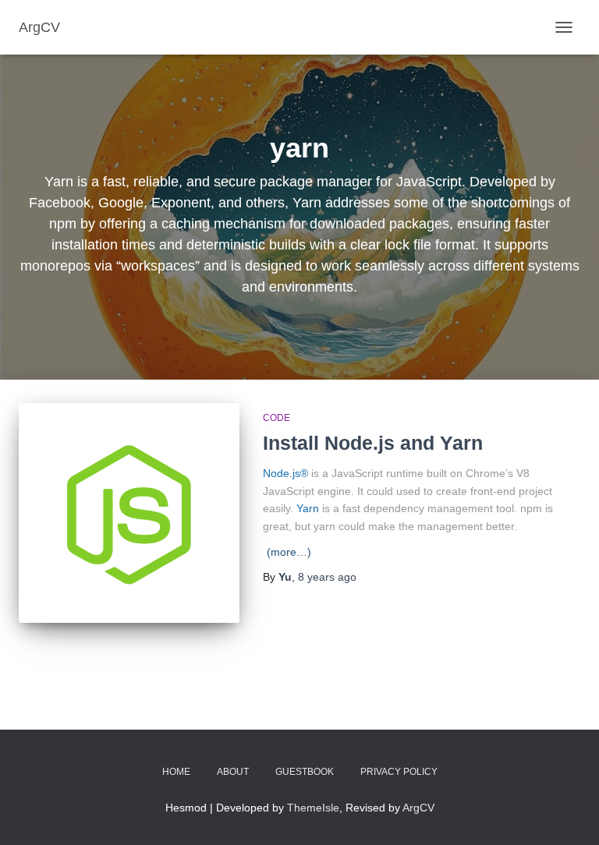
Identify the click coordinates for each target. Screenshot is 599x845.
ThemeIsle (313, 807)
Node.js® (285, 473)
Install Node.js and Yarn (373, 443)
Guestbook (304, 771)
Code (276, 417)
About (233, 771)
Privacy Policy (399, 771)
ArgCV (418, 807)
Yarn (307, 508)
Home (176, 771)
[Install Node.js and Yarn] (129, 513)
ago (327, 577)
